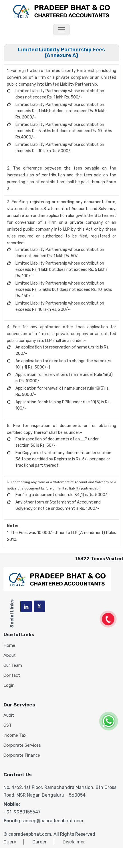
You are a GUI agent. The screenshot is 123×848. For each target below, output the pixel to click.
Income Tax (14, 735)
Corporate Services (22, 745)
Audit (8, 715)
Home (9, 645)
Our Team (12, 665)
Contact (11, 675)
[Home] (61, 10)
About (9, 655)
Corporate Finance (21, 755)
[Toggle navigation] (61, 29)
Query (9, 842)
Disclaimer (74, 842)
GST (7, 725)
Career (39, 842)
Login (9, 685)
